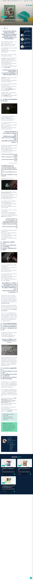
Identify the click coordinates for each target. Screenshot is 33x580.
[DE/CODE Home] (14, 4)
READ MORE (12, 491)
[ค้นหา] (26, 5)
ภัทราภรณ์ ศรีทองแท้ (4, 491)
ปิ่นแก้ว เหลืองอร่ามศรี (12, 444)
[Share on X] (7, 28)
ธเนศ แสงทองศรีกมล (5, 22)
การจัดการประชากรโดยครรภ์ (12, 441)
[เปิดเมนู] (1, 4)
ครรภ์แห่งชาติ (11, 442)
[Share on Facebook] (5, 28)
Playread (11, 439)
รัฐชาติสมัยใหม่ (11, 445)
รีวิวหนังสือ (11, 448)
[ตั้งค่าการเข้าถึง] (31, 578)
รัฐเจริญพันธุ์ (11, 447)
